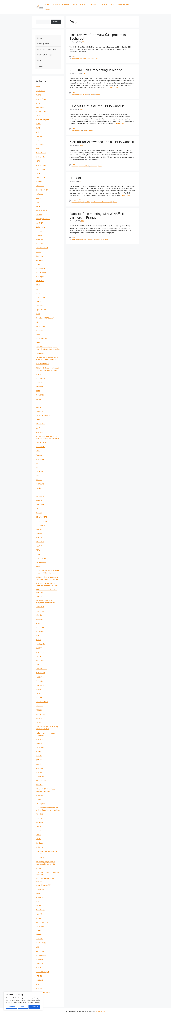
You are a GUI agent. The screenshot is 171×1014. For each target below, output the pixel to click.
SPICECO (39, 480)
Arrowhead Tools (84, 166)
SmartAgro (39, 739)
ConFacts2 (39, 260)
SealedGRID (40, 795)
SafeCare (39, 772)
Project (90, 58)
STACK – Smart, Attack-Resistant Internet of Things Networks (47, 572)
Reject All (23, 1006)
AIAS (37, 132)
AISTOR (38, 374)
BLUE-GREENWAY (42, 364)
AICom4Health (41, 378)
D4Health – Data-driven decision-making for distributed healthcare (48, 578)
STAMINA (39, 615)
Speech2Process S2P (43, 885)
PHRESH (39, 136)
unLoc (38, 202)
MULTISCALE (40, 447)
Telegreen (39, 963)
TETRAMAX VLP (41, 521)
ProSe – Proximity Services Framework (45, 734)
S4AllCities (39, 619)
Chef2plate (39, 843)
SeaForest (39, 847)
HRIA (37, 149)
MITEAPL (39, 976)
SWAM (38, 693)
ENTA (38, 451)
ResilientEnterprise (42, 120)
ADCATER (39, 471)
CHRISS (38, 301)
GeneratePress (100, 1011)
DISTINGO (39, 500)
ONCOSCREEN (41, 272)
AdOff (38, 116)
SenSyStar (39, 330)
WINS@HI (96, 58)
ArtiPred (39, 529)
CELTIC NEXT (83, 58)
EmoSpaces (40, 776)
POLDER (39, 722)
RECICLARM (40, 627)
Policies (93, 4)
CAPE (38, 128)
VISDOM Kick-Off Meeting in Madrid (95, 70)
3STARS (39, 463)
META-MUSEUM (41, 210)
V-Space (39, 455)
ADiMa (38, 664)
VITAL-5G (39, 550)
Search (55, 22)
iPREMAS (39, 407)
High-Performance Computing (100, 202)
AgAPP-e (39, 215)
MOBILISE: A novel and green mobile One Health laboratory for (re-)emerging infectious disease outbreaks (47, 348)
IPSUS (38, 403)
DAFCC (38, 399)
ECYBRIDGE (40, 186)
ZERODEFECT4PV (42, 190)
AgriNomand (40, 91)
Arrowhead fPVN (42, 248)
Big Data (81, 202)
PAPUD (38, 752)
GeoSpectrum (40, 107)
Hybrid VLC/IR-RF (42, 781)
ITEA (80, 130)
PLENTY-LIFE (40, 297)
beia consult (75, 58)
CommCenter (40, 910)
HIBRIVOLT (39, 988)
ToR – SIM (39, 814)
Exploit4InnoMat (41, 310)
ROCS (38, 173)
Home (47, 4)
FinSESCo (39, 411)
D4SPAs (38, 198)
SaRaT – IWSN (41, 943)
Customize (12, 1006)
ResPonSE (39, 264)
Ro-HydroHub (41, 157)
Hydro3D (39, 513)
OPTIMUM (39, 760)
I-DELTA (38, 656)
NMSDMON (40, 951)
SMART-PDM (40, 714)
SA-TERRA (39, 822)
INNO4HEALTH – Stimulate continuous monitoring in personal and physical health (48, 585)
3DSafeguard (40, 803)
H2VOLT (39, 103)
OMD (37, 467)
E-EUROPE (39, 1001)
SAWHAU (39, 914)
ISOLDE (38, 252)
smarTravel (39, 387)
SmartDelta (40, 459)
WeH (37, 289)
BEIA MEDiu (40, 959)
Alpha (38, 420)
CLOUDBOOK (40, 673)
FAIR (37, 947)
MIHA (38, 322)
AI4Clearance (40, 268)
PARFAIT (39, 756)
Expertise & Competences (60, 4)
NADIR (38, 206)
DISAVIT (38, 623)
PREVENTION (40, 231)
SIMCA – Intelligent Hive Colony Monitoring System (47, 728)
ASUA (38, 893)
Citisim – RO (40, 652)
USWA (38, 391)
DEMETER (39, 239)
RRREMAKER (40, 525)
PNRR (38, 87)
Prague (96, 239)
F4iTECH (39, 383)
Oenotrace (39, 256)
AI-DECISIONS (41, 165)
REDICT (38, 968)
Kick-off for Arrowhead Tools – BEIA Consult (101, 142)
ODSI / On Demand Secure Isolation (45, 880)
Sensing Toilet (41, 99)
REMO (38, 140)
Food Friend (40, 611)
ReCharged (40, 277)
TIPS (37, 492)
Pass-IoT (39, 818)
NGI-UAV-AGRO (41, 517)
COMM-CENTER (41, 339)
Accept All (35, 1006)
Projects (102, 4)
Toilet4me (39, 706)
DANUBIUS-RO (41, 153)
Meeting (90, 239)
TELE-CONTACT (41, 558)
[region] (23, 1001)
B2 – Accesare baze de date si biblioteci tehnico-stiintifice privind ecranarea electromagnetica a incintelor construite (48, 437)
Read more (114, 87)
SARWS (38, 764)
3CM (37, 476)
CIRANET (39, 182)
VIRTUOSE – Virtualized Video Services (46, 852)
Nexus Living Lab (123, 4)
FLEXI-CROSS (41, 353)
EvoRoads (39, 194)
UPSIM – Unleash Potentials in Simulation (46, 591)
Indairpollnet (40, 685)
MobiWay (39, 935)
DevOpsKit (39, 768)
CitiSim (38, 799)
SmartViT (39, 343)
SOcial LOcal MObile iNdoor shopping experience (45, 790)
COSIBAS (39, 698)
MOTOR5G (39, 636)
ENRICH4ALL (40, 505)
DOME (38, 285)
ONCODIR (39, 244)
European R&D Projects (78, 200)
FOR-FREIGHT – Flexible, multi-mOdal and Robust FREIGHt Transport (47, 359)
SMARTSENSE (41, 562)
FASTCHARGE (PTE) (43, 111)
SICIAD (38, 830)
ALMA (38, 428)
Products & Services (78, 4)
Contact (47, 10)
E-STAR (38, 839)
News (112, 4)
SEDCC (38, 918)
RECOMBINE (40, 631)
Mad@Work (40, 677)
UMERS (38, 95)
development (83, 239)
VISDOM (97, 94)
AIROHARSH (40, 496)
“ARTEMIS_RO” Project (43, 992)
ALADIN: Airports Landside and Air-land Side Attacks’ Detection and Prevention (47, 809)
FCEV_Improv (40, 169)
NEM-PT (39, 984)
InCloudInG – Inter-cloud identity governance (47, 873)
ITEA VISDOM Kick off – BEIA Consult (96, 106)
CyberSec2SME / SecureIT (45, 318)
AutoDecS (39, 306)
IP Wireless (39, 996)
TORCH (38, 826)
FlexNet (38, 488)
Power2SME (40, 889)
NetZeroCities (41, 227)
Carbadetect (40, 926)
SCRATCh (39, 718)
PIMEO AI (39, 538)
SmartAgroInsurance (43, 219)
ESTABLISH (40, 858)
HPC (110, 202)
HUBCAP (39, 648)
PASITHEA (39, 223)
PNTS (38, 161)
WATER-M (39, 897)
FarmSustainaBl (41, 644)
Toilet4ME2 (40, 607)
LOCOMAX (39, 980)
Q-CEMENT (40, 144)
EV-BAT (38, 930)
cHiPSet (75, 178)
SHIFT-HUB (40, 281)
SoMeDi (38, 868)
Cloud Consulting (42, 955)
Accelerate (39, 939)
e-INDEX (39, 596)
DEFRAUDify (40, 660)
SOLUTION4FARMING (43, 416)
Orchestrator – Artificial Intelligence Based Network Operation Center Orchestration (47, 602)
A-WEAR (39, 743)
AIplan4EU (39, 432)
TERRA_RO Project (42, 972)
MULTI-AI (39, 546)
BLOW (38, 314)
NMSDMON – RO (42, 922)
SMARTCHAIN (41, 443)
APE (37, 509)
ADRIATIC (39, 533)
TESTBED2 (39, 681)
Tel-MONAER (40, 748)
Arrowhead (75, 166)
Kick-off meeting (84, 94)
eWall (37, 902)
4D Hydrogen (40, 326)
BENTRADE (40, 484)
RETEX (38, 293)
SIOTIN (38, 124)
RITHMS (38, 334)
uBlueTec (39, 235)
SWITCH (39, 906)
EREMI (38, 554)
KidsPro (38, 835)
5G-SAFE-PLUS (41, 669)
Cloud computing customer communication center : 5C (45, 863)
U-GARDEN (40, 395)
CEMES (38, 640)
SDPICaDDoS (40, 177)
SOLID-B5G (40, 542)
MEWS (38, 566)
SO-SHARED (40, 424)
